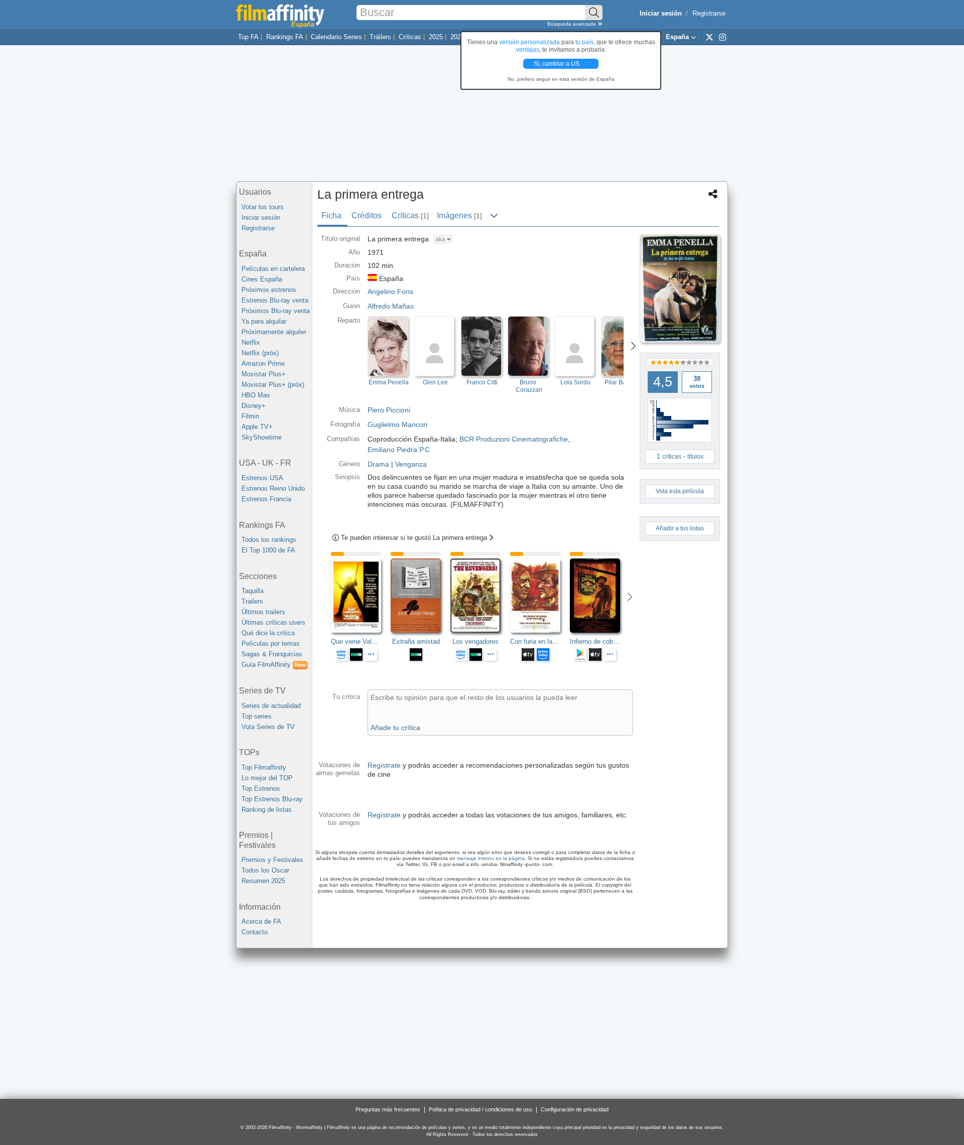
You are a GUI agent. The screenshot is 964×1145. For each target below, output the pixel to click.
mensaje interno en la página (491, 858)
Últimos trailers (263, 612)
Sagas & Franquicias (272, 654)
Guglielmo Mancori (397, 424)
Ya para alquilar (264, 321)
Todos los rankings (269, 539)
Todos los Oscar (265, 870)
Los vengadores (475, 641)
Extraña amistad (416, 641)
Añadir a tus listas (680, 528)
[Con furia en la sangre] (540, 595)
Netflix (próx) (260, 353)
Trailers (252, 601)
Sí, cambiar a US (557, 63)
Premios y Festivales (272, 860)
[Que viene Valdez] (361, 595)
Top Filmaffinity (264, 767)
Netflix (251, 342)
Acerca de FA (261, 921)
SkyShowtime (262, 437)
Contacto (255, 932)
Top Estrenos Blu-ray (272, 799)
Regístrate (384, 765)
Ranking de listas (267, 809)
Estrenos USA (262, 478)
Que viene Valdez (356, 641)
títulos (695, 456)
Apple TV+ (257, 427)
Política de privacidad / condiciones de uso (480, 1109)
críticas (671, 456)
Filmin (250, 416)
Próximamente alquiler (274, 332)
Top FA (248, 37)
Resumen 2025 (263, 881)
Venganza (411, 464)
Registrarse (709, 13)
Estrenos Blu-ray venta (275, 300)
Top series (257, 716)
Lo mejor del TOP (267, 778)
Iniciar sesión (261, 217)
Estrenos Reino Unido (273, 488)
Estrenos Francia (266, 499)
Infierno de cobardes (599, 641)
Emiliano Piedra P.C (399, 450)
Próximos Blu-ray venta (276, 311)
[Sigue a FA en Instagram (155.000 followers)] (722, 36)
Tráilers (380, 37)
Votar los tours (263, 207)
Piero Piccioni (389, 410)
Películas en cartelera (273, 268)
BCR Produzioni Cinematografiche (513, 439)
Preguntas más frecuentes (387, 1109)
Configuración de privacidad (575, 1109)
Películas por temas (271, 643)
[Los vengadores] (480, 595)
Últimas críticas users (273, 622)
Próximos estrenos (269, 290)
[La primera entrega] (680, 288)
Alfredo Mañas (391, 306)
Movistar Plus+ (264, 374)
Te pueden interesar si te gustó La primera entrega (415, 537)
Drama (378, 464)
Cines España (262, 279)
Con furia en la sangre (542, 641)
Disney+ (254, 405)
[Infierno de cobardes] (600, 595)
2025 (436, 37)
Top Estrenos (261, 788)
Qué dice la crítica (268, 633)
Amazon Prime (263, 363)
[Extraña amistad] (420, 595)
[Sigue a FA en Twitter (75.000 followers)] (709, 36)
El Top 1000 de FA (268, 550)
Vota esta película (680, 491)
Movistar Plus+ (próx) (273, 384)
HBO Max (256, 395)
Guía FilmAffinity (274, 664)
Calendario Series (336, 37)
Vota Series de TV (268, 727)
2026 (457, 37)
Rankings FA (284, 37)
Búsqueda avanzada (572, 24)
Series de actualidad (271, 705)
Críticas (410, 37)
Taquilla (253, 591)
